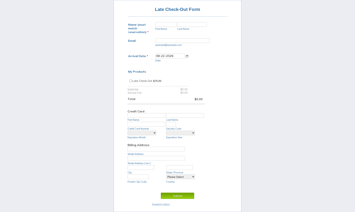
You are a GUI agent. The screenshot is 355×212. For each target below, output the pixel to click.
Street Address (136, 153)
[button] (187, 56)
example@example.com (168, 44)
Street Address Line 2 (139, 163)
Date (157, 60)
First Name (161, 28)
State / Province (174, 172)
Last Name (183, 28)
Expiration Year (174, 137)
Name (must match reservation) (138, 28)
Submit (177, 196)
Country (170, 181)
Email (132, 41)
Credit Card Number (138, 128)
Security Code (173, 128)
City (130, 172)
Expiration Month (137, 137)
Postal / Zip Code (137, 181)
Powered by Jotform (161, 204)
